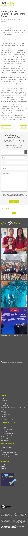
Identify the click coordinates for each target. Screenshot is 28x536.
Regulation (4, 416)
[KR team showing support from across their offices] (14, 267)
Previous (7, 127)
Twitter (3, 466)
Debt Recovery (5, 456)
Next (22, 127)
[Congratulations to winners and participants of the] (14, 241)
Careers (3, 398)
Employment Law (5, 431)
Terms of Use (4, 404)
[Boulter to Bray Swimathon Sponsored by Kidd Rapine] (14, 294)
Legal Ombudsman (6, 414)
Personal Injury (5, 440)
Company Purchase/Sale (7, 449)
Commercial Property (6, 447)
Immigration (4, 438)
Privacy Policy (4, 405)
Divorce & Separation (6, 429)
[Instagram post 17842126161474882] (14, 321)
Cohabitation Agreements (8, 433)
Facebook (3, 468)
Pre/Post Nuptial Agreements (9, 435)
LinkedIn (3, 465)
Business (4, 21)
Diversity (3, 411)
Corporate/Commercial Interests (9, 454)
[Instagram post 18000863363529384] (14, 374)
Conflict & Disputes (6, 437)
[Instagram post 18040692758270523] (14, 347)
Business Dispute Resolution (8, 452)
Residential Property (6, 426)
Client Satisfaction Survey (8, 402)
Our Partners (4, 400)
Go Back (6, 208)
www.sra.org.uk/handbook (15, 522)
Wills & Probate (5, 428)
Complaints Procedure (7, 413)
